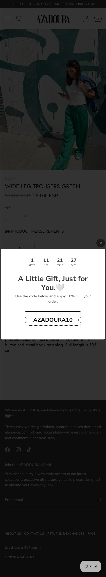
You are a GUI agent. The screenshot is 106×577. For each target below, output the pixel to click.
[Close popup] (100, 243)
